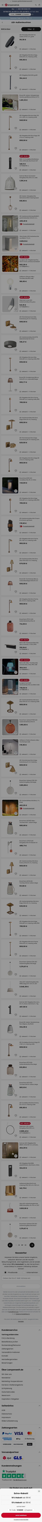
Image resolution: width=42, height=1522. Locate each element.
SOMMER (21, 1510)
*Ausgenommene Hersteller (21, 1519)
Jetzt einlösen (21, 1515)
